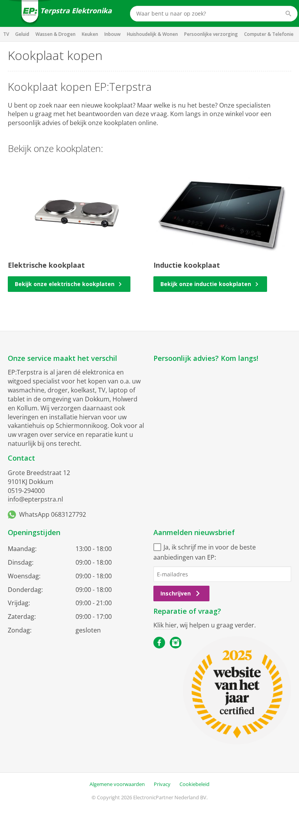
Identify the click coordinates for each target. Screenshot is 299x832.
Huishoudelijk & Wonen (152, 34)
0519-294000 (26, 490)
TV (6, 34)
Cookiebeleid (194, 784)
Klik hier (165, 625)
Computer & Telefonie (269, 34)
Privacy (162, 784)
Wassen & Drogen (55, 34)
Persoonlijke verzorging (211, 34)
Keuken (90, 34)
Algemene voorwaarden (117, 784)
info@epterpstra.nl (35, 499)
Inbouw (112, 34)
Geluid (22, 34)
